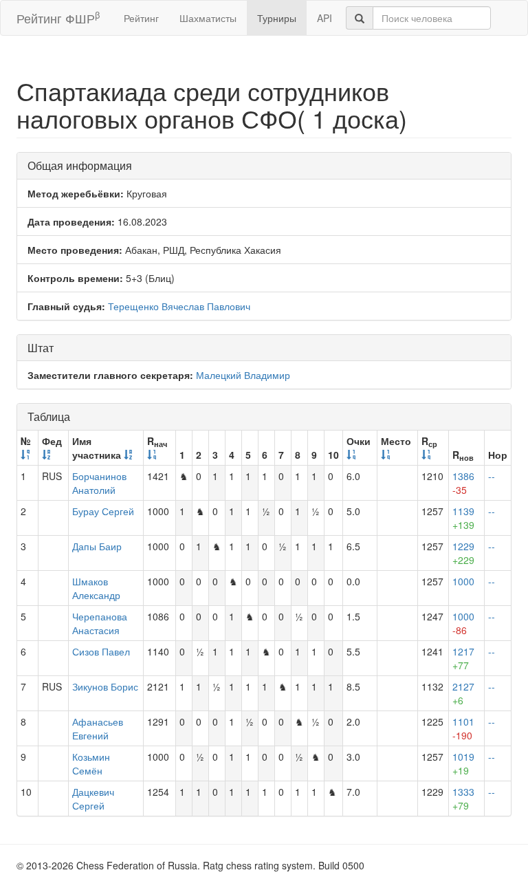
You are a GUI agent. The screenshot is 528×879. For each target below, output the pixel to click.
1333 (463, 798)
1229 (463, 553)
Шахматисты (207, 18)
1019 (463, 763)
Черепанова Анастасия (99, 623)
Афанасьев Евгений (97, 728)
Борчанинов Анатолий (99, 483)
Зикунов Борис (105, 686)
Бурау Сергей (103, 511)
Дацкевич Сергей (93, 798)
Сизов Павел (101, 651)
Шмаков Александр (96, 588)
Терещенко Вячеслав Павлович (179, 306)
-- (491, 476)
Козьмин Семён (91, 763)
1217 (463, 658)
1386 (463, 483)
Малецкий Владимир (243, 375)
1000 (463, 581)
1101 (463, 728)
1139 (463, 518)
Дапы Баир (97, 546)
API (324, 18)
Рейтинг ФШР (58, 17)
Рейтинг (141, 18)
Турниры (276, 18)
